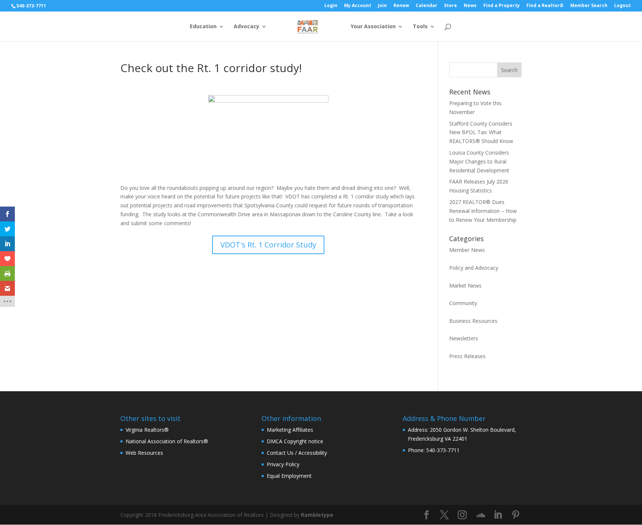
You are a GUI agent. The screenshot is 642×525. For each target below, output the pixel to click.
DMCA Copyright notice (295, 441)
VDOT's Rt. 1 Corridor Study (268, 245)
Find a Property (501, 6)
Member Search (588, 6)
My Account (357, 6)
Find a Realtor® (545, 6)
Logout (622, 6)
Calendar (426, 6)
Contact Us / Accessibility (297, 452)
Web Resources (144, 452)
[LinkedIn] (497, 515)
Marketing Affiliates (290, 429)
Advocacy (246, 27)
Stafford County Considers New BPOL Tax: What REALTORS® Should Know (481, 132)
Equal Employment (289, 475)
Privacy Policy (283, 464)
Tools (420, 27)
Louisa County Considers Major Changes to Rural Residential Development (479, 161)
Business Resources (473, 320)
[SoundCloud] (480, 515)
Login (330, 6)
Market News (465, 285)
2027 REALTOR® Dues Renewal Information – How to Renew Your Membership (483, 210)
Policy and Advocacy (473, 267)
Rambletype (317, 514)
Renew (401, 6)
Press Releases (467, 356)
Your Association (373, 27)
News (470, 6)
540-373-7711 (31, 6)
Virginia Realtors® (147, 429)
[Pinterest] (515, 515)
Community (463, 303)
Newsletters (463, 338)
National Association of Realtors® (167, 441)
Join (382, 6)
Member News (467, 249)
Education (203, 27)
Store (450, 6)
